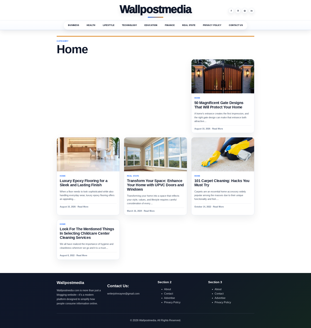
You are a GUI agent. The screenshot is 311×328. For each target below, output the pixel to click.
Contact (168, 293)
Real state (189, 25)
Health (91, 25)
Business (73, 25)
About (167, 289)
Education (150, 25)
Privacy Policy (212, 25)
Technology (129, 25)
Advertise (169, 298)
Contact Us (236, 25)
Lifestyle (109, 25)
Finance (170, 25)
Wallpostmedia (155, 9)
